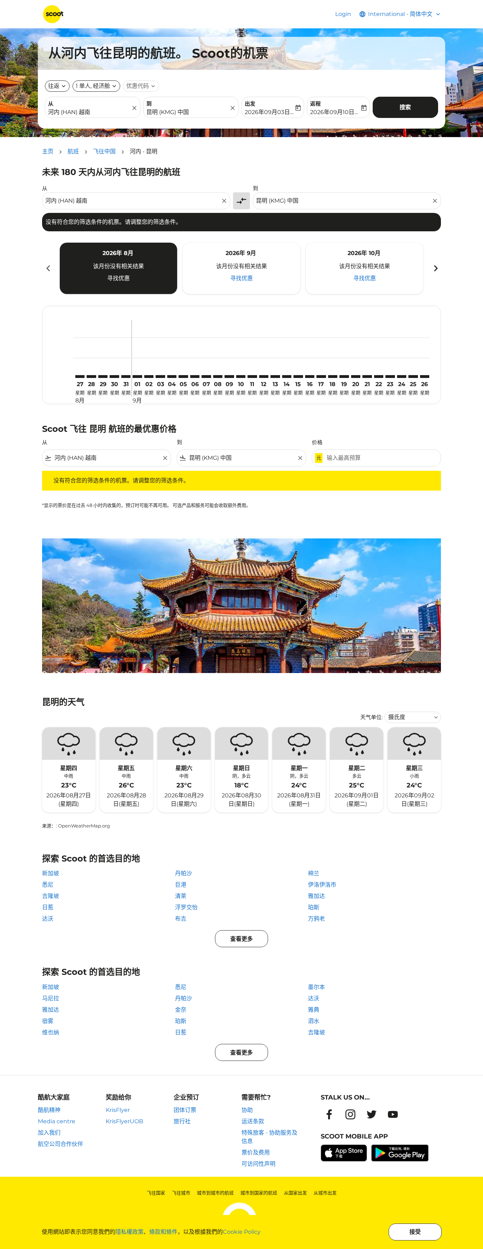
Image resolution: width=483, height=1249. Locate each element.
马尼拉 (50, 998)
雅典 (313, 1009)
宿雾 (47, 1021)
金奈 (180, 1009)
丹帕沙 (183, 873)
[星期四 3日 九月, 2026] (160, 376)
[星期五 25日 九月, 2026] (413, 376)
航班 (73, 151)
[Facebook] (329, 1114)
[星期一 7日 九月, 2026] (206, 376)
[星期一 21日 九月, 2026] (367, 376)
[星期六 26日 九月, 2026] (424, 376)
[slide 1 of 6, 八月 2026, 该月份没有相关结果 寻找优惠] (118, 268)
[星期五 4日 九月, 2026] (171, 376)
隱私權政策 (129, 1231)
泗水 (313, 1021)
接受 (415, 1231)
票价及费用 (256, 1152)
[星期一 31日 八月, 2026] (125, 376)
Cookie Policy (242, 1231)
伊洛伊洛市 (322, 884)
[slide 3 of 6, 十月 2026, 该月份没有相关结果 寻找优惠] (364, 268)
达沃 (47, 918)
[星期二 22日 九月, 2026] (378, 376)
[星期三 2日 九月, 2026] (148, 376)
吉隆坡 (50, 896)
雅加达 (316, 896)
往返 (53, 86)
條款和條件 (163, 1231)
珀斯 (313, 907)
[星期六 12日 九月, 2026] (263, 376)
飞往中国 (104, 151)
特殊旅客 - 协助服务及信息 (269, 1137)
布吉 (180, 918)
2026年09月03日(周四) (269, 112)
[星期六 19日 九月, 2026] (344, 376)
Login (343, 14)
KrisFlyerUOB (124, 1121)
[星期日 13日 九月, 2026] (275, 376)
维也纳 (50, 1032)
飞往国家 (156, 1193)
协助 (247, 1110)
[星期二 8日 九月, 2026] (217, 376)
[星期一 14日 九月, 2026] (286, 376)
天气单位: (371, 717)
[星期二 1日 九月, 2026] (137, 376)
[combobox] (89, 112)
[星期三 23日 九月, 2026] (390, 376)
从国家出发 (295, 1193)
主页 (47, 151)
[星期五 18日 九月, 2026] (332, 376)
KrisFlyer (118, 1110)
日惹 (47, 907)
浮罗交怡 (186, 907)
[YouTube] (392, 1114)
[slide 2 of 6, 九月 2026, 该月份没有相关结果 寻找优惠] (241, 268)
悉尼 (47, 884)
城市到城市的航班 (215, 1193)
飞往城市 (181, 1193)
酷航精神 (49, 1110)
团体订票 (185, 1110)
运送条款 (253, 1121)
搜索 (405, 107)
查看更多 (241, 939)
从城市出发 (325, 1193)
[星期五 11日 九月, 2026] (252, 376)
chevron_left (47, 268)
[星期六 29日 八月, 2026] (102, 376)
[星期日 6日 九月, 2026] (194, 376)
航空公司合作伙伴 (60, 1144)
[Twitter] (371, 1114)
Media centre (56, 1121)
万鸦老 (316, 918)
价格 (317, 442)
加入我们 (49, 1132)
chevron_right (435, 268)
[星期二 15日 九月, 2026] (298, 376)
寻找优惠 (118, 278)
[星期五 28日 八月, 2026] (91, 376)
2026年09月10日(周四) (334, 112)
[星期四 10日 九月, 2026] (240, 376)
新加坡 (50, 873)
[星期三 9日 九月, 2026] (229, 376)
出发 (250, 103)
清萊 (180, 896)
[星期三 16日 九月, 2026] (309, 376)
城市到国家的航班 (258, 1193)
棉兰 (313, 873)
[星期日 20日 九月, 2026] (355, 376)
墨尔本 (316, 987)
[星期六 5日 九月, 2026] (183, 376)
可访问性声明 (258, 1163)
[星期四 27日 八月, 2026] (80, 376)
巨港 (180, 884)
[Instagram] (350, 1114)
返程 (315, 103)
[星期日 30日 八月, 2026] (114, 376)
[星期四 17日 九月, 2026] (321, 376)
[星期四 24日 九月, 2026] (401, 376)
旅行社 (182, 1121)
